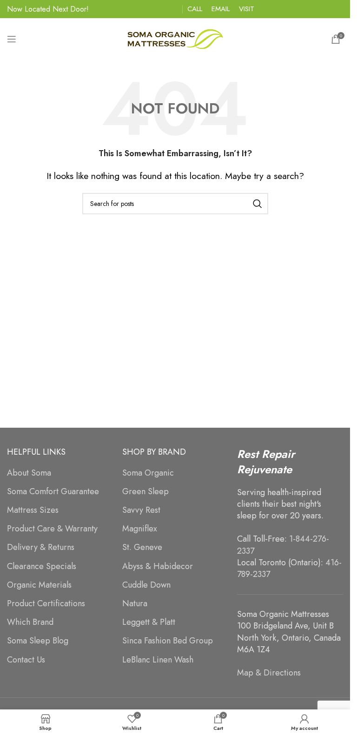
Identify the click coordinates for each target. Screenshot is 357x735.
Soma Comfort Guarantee (53, 491)
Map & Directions (269, 673)
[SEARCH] (257, 203)
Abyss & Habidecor (157, 566)
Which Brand (30, 622)
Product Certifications (46, 603)
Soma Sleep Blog (37, 641)
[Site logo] (175, 38)
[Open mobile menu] (11, 39)
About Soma (29, 473)
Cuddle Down (146, 585)
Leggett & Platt (148, 622)
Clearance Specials (41, 566)
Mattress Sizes (33, 510)
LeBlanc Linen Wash (157, 660)
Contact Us (26, 660)
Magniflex (139, 529)
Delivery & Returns (40, 547)
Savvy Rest (141, 510)
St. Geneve (142, 547)
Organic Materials (39, 585)
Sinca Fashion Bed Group (167, 641)
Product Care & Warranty (52, 529)
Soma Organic (148, 473)
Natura (134, 603)
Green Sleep (145, 491)
